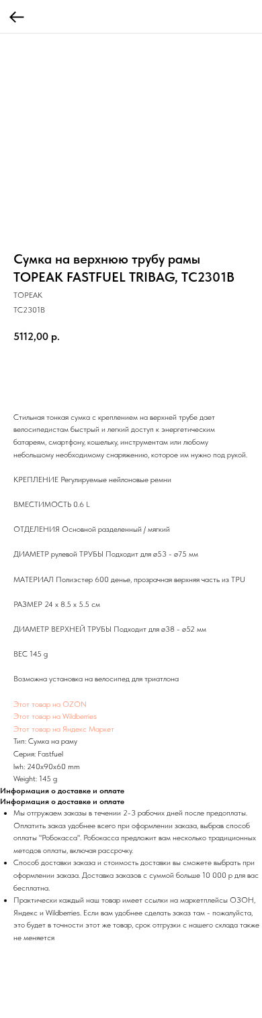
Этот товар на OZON (50, 704)
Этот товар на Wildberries (55, 716)
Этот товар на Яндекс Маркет (63, 729)
